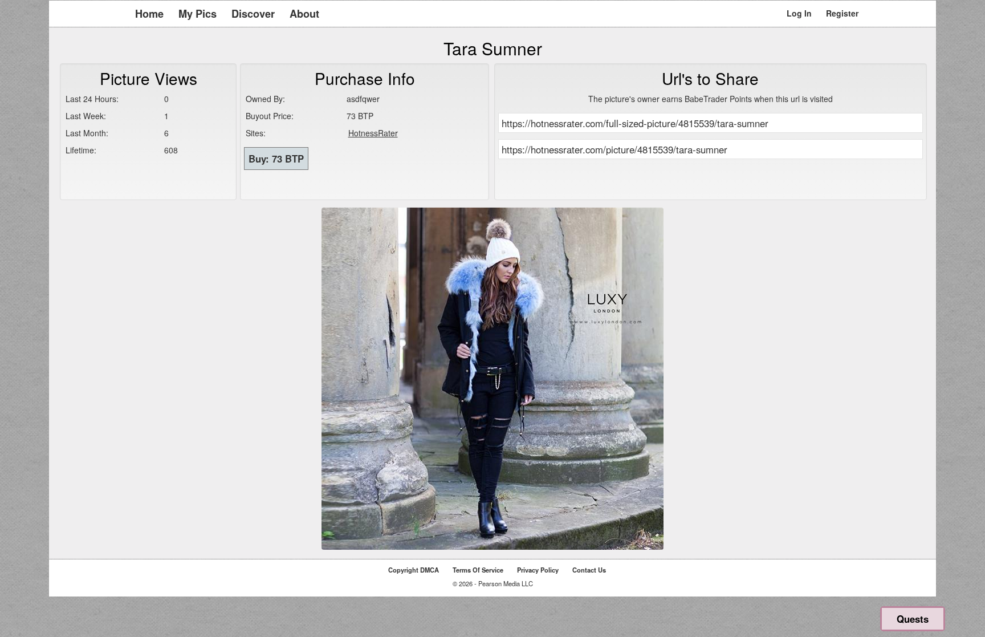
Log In (799, 13)
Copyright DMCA (413, 569)
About (304, 13)
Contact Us (589, 569)
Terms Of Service (478, 569)
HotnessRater (373, 133)
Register (842, 13)
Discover (253, 13)
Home (149, 13)
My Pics (197, 13)
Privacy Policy (538, 569)
